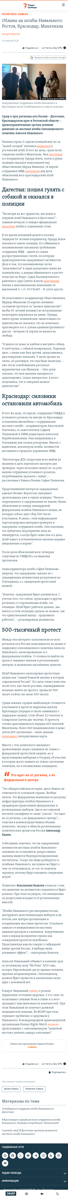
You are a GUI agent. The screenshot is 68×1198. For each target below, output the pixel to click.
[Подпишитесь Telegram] (36, 1155)
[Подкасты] (58, 1155)
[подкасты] (27, 1194)
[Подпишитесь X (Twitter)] (20, 1155)
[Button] (30, 48)
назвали (53, 1024)
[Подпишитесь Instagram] (43, 1155)
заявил (33, 991)
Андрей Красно (11, 34)
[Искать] (57, 1194)
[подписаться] (5, 1163)
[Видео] (42, 1194)
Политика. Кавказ (15, 14)
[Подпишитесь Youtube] (28, 1155)
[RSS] (51, 1155)
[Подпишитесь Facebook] (13, 1155)
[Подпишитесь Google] (5, 1155)
